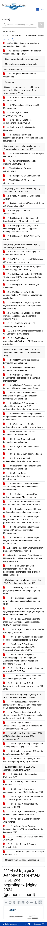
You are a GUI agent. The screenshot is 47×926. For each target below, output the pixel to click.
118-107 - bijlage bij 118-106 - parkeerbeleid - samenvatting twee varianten (23, 425)
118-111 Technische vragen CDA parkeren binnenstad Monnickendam (20, 495)
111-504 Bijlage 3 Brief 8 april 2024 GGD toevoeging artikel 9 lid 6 (23, 630)
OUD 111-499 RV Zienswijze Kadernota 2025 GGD (23, 838)
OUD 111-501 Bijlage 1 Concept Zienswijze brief (19, 845)
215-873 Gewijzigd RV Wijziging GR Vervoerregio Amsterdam (21, 253)
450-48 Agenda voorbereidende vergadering (19, 75)
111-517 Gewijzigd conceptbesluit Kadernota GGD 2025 (20, 783)
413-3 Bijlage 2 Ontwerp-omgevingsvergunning (16, 114)
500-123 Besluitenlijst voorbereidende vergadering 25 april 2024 (22, 52)
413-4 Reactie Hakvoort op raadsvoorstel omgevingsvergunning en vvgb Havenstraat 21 (23, 138)
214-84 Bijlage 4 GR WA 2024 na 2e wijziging (21, 237)
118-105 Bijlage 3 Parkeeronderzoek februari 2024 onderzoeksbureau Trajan (21, 386)
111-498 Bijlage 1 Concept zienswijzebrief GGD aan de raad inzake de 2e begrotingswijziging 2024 (22, 726)
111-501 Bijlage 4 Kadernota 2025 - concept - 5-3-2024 (21, 805)
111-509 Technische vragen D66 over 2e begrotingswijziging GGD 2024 (23, 752)
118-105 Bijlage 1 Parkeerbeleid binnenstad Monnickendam (19, 368)
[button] (41, 25)
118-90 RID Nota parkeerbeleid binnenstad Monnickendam (19, 433)
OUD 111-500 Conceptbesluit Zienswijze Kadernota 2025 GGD (23, 853)
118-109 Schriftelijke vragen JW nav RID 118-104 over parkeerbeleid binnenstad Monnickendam (23, 487)
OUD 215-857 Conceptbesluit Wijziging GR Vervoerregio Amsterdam (23, 332)
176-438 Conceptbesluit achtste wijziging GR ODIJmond (19, 162)
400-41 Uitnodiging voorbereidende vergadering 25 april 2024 (21, 44)
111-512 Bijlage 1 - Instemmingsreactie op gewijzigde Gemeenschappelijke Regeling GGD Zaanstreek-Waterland (23, 611)
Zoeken (5, 20)
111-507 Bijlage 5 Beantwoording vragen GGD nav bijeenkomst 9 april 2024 (23, 813)
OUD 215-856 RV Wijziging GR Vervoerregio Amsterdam (19, 324)
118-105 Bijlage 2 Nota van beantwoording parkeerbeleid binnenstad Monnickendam (21, 378)
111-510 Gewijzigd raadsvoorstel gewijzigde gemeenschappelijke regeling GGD (21, 590)
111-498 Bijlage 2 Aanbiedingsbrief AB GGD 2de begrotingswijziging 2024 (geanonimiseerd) (22, 736)
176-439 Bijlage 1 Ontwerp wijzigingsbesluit (17, 169)
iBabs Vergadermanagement (16, 924)
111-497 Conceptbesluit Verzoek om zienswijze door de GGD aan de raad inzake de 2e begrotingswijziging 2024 (22, 715)
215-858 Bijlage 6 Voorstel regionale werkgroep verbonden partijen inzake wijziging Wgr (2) (21, 316)
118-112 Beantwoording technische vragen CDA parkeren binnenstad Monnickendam (21, 530)
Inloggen (38, 924)
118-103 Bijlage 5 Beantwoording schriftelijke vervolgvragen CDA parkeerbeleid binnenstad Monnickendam (21, 406)
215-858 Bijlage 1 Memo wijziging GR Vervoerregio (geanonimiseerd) (22, 268)
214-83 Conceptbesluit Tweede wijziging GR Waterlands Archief (23, 204)
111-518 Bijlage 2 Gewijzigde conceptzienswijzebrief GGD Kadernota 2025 (23, 790)
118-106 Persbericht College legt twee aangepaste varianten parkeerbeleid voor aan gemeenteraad (23, 417)
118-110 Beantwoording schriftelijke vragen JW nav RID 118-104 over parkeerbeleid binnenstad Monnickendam (21, 519)
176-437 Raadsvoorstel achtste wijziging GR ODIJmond (23, 155)
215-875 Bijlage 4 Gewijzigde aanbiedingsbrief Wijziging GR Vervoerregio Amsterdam (22, 295)
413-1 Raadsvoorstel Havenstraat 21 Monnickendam (21, 99)
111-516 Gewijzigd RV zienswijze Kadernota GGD (20, 775)
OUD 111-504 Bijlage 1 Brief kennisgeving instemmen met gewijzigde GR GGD (23, 686)
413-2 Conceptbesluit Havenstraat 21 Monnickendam (22, 106)
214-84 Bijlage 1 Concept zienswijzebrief (16, 212)
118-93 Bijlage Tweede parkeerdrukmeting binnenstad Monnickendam (16, 476)
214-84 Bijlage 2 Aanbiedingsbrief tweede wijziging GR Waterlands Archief (21, 219)
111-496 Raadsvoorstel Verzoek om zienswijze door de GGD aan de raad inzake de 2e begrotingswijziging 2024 (22, 705)
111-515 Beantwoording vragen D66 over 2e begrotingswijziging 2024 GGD (21, 760)
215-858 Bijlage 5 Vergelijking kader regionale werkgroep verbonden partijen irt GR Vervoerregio (22, 305)
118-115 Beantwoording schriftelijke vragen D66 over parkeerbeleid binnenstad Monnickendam (22, 540)
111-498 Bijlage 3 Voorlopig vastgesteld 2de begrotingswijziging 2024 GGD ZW (23, 745)
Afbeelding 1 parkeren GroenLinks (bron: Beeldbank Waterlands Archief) (23, 549)
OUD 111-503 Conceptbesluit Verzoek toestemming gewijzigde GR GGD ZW (22, 677)
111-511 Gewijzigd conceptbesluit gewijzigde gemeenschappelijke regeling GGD (21, 601)
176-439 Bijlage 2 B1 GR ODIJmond (23, 176)
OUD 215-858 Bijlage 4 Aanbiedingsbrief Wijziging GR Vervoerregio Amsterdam (23, 341)
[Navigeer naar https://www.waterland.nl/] (14, 9)
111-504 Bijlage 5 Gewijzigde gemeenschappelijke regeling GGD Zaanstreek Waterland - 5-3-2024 (19, 647)
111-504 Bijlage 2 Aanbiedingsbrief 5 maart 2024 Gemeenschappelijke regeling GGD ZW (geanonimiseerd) (21, 622)
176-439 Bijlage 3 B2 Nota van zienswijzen (19, 181)
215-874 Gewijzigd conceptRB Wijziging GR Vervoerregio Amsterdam (23, 260)
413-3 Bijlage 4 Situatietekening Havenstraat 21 (19, 128)
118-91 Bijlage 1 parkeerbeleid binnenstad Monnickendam (19, 440)
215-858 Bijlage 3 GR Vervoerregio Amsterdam (21, 286)
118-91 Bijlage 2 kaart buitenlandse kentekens (21, 448)
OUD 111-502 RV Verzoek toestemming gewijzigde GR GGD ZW (23, 669)
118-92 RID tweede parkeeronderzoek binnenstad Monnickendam (22, 467)
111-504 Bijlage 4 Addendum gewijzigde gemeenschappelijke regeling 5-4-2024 (23, 638)
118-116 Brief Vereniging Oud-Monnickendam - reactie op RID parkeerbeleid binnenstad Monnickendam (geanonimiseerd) (21, 570)
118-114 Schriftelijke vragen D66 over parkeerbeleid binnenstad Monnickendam (22, 510)
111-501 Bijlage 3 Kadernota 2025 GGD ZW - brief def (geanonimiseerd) (23, 798)
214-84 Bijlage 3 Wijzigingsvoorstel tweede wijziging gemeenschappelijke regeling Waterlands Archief (21, 229)
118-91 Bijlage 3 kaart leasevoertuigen (24, 454)
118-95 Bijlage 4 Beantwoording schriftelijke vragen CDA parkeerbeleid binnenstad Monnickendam (20, 396)
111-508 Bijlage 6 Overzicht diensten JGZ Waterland (21, 820)
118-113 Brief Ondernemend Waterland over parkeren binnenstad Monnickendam (22, 503)
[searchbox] (19, 25)
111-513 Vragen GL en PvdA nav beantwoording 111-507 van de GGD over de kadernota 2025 (23, 829)
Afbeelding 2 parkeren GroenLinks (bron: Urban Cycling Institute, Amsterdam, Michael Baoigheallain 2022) (23, 558)
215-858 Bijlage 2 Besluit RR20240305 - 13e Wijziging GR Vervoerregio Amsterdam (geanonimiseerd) (23, 277)
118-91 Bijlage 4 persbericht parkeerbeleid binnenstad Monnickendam (21, 459)
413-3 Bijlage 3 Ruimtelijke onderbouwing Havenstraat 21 (17, 121)
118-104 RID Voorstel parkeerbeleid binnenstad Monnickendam (21, 361)
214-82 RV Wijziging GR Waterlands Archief (21, 197)
